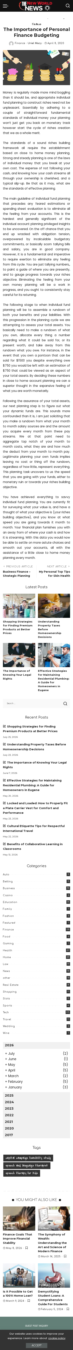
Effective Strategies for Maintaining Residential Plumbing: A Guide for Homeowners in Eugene (32, 785)
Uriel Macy (34, 43)
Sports (7, 1005)
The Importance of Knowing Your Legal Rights (17, 674)
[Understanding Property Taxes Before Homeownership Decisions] (54, 606)
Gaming (8, 943)
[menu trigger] (6, 6)
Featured (9, 922)
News (6, 971)
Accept (36, 1345)
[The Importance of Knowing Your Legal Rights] (19, 655)
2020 (9, 1128)
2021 (9, 1122)
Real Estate (10, 985)
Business (9, 888)
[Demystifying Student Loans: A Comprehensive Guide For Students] (54, 1275)
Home (7, 957)
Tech (6, 1012)
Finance (36, 24)
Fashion (8, 916)
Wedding (9, 1026)
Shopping (10, 991)
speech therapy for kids (22, 1173)
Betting (8, 881)
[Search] (67, 6)
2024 (9, 1102)
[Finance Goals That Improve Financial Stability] (19, 1218)
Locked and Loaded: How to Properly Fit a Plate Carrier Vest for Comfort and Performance (35, 808)
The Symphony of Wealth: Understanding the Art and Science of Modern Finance (52, 1243)
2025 (9, 1095)
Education (10, 902)
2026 (9, 1045)
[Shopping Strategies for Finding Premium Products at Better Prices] (19, 606)
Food (6, 936)
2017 (9, 1135)
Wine (6, 1033)
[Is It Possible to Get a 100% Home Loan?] (19, 1275)
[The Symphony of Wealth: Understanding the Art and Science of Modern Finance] (54, 1218)
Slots (6, 998)
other (6, 978)
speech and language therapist (27, 1165)
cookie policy (56, 1338)
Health (7, 950)
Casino (8, 895)
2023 (9, 1108)
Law (5, 964)
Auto (6, 874)
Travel (7, 1019)
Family (7, 909)
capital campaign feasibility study (28, 1158)
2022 (9, 1115)
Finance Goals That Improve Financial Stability (17, 1239)
